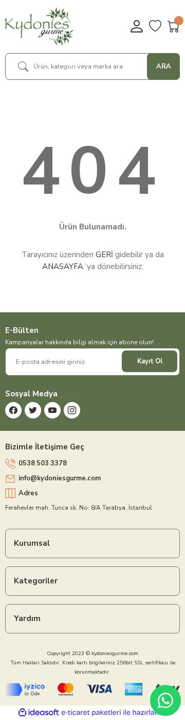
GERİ (104, 254)
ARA (163, 66)
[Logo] (39, 26)
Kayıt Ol (149, 361)
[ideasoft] (38, 712)
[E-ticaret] (91, 712)
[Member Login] (137, 26)
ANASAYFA (62, 266)
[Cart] (174, 26)
